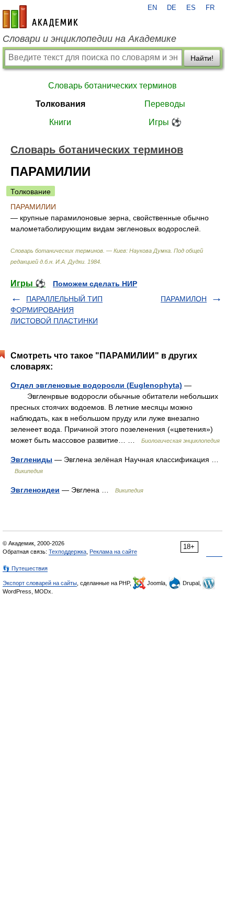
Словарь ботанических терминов (112, 85)
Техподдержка (67, 551)
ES (191, 8)
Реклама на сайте (113, 551)
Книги (60, 122)
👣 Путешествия (25, 568)
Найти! (201, 58)
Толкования (60, 103)
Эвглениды (31, 459)
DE (171, 8)
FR (210, 8)
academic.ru (40, 16)
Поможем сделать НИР (95, 283)
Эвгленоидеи (35, 490)
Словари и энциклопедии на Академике (89, 38)
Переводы (164, 103)
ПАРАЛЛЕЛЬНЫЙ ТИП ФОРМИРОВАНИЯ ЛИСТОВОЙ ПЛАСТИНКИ (56, 310)
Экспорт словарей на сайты (40, 583)
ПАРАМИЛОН (184, 299)
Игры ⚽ (165, 122)
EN (152, 8)
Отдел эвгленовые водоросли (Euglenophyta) (96, 385)
